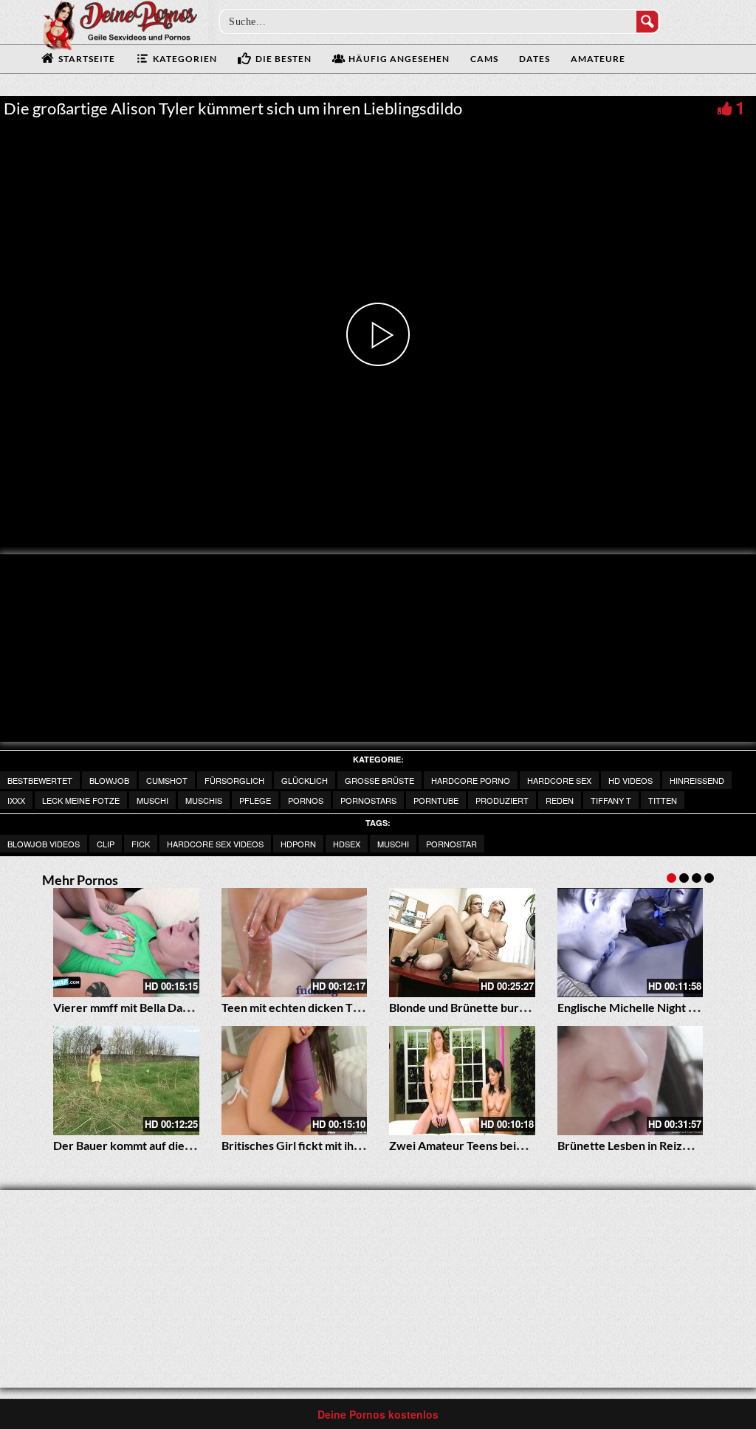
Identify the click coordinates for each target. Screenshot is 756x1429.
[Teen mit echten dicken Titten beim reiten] (294, 942)
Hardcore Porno (470, 780)
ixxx (16, 800)
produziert (502, 800)
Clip (105, 844)
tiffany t (611, 800)
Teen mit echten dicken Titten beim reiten (331, 1007)
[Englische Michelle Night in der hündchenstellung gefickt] (630, 942)
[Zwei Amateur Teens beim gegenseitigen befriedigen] (462, 1080)
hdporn (298, 844)
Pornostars (368, 800)
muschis (203, 800)
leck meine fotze (81, 800)
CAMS (484, 58)
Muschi (152, 800)
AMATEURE (598, 58)
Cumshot (167, 780)
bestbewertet (39, 780)
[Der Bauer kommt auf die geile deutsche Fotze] (126, 1080)
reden (560, 800)
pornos (305, 800)
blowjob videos (43, 844)
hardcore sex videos (215, 844)
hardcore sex (559, 780)
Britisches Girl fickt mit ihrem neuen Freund (336, 1145)
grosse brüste (379, 780)
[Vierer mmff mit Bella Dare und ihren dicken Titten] (126, 942)
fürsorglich (234, 780)
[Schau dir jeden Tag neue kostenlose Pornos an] (119, 23)
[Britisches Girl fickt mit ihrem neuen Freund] (294, 1080)
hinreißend (697, 780)
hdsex (346, 844)
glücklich (304, 780)
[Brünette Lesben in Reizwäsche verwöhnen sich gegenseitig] (630, 1080)
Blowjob (109, 780)
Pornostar (451, 844)
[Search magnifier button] (647, 21)
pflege (255, 800)
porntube (435, 800)
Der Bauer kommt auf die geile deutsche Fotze (174, 1145)
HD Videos (630, 780)
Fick (140, 844)
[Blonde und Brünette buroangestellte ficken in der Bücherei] (462, 942)
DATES (534, 58)
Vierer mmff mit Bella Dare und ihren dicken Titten (186, 1007)
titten (662, 800)
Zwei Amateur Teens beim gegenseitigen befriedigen (526, 1145)
